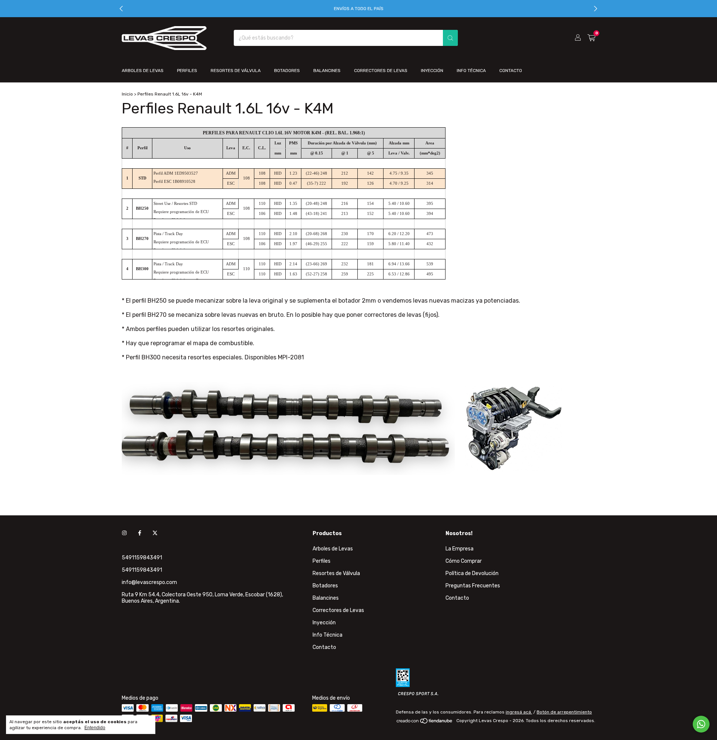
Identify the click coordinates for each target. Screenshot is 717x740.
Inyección (432, 70)
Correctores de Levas (380, 70)
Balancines (327, 70)
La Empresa (460, 549)
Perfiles (187, 70)
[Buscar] (450, 38)
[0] (591, 38)
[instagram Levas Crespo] (124, 533)
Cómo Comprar (464, 561)
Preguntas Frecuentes (473, 586)
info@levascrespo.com (149, 582)
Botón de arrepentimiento (564, 712)
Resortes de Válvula (236, 70)
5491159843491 (142, 558)
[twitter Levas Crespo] (155, 533)
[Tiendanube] (425, 722)
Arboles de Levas (143, 70)
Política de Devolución (472, 573)
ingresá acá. (519, 712)
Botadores (287, 70)
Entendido (94, 727)
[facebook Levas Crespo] (139, 533)
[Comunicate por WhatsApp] (701, 724)
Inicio (127, 94)
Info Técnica (471, 70)
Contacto (510, 70)
